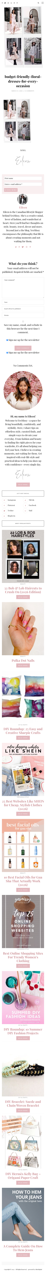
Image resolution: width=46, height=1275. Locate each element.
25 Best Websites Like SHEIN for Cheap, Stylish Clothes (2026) (23, 805)
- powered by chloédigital (34, 1269)
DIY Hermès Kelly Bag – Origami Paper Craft (23, 1176)
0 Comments (29, 91)
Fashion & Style (23, 797)
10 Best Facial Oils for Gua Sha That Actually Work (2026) (23, 881)
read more (23, 484)
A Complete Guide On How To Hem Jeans (23, 1248)
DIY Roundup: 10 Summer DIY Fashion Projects (23, 1031)
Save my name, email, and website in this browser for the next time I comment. (23, 328)
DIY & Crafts (22, 725)
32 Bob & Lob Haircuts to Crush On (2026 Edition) (23, 590)
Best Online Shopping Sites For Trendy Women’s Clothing (23, 957)
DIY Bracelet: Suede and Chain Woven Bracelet (23, 1103)
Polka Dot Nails (23, 660)
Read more (23, 597)
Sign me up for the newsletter (23, 339)
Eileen (23, 207)
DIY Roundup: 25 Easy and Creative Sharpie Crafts (23, 731)
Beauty (23, 584)
